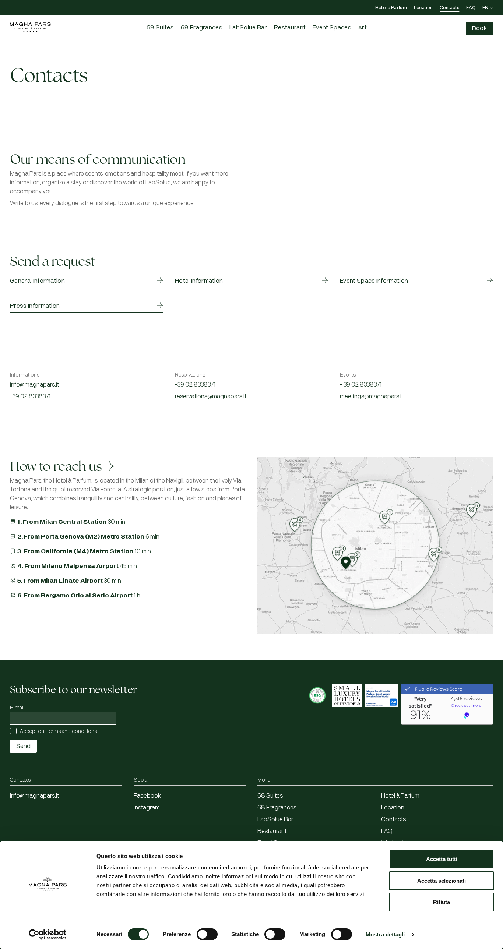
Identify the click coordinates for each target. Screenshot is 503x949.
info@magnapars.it (34, 384)
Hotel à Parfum (391, 8)
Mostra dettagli (385, 934)
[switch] (207, 934)
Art (362, 27)
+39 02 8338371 (30, 396)
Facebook (147, 796)
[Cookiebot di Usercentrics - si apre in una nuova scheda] (47, 934)
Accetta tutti (441, 859)
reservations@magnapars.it (210, 396)
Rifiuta (441, 902)
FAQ (470, 8)
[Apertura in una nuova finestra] (318, 717)
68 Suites (160, 27)
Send (23, 746)
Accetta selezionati (441, 881)
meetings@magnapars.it (371, 396)
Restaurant (290, 27)
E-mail (17, 708)
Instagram (147, 807)
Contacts (449, 8)
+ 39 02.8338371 (361, 384)
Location (423, 8)
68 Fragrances (201, 27)
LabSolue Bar (248, 27)
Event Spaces (332, 27)
